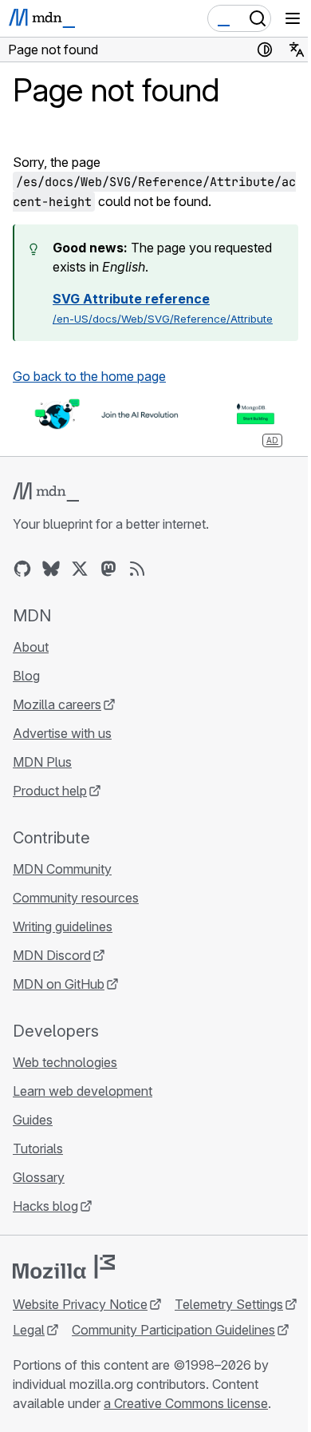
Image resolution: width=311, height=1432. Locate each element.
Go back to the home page (89, 376)
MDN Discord (52, 955)
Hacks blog (45, 1206)
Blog (26, 676)
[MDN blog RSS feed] (137, 568)
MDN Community (62, 869)
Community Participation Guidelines (173, 1330)
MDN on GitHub (58, 984)
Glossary (39, 1177)
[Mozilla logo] (64, 1267)
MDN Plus (42, 762)
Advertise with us (62, 733)
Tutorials (38, 1148)
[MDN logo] (46, 492)
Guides (33, 1120)
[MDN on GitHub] (22, 568)
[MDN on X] (79, 568)
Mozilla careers (57, 704)
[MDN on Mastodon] (108, 568)
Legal (29, 1330)
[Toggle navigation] (292, 18)
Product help (50, 791)
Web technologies (65, 1062)
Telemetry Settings (229, 1304)
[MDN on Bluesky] (51, 568)
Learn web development (82, 1091)
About (31, 647)
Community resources (76, 898)
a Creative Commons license (186, 1403)
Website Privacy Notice (80, 1304)
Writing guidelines (62, 926)
